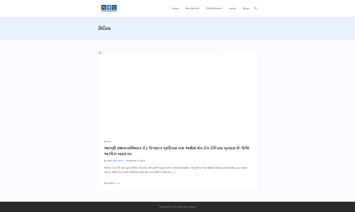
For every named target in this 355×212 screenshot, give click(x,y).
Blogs (246, 8)
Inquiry (232, 8)
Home (175, 8)
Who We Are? (193, 8)
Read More (109, 183)
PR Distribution (214, 8)
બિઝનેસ (107, 141)
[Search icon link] (255, 8)
